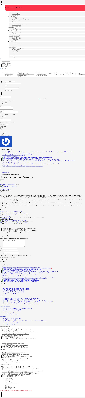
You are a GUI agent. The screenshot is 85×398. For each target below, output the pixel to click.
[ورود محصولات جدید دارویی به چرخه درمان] (8, 186)
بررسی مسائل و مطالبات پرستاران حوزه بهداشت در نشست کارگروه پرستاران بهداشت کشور (20, 331)
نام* (1, 248)
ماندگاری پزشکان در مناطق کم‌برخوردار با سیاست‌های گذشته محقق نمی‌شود (17, 356)
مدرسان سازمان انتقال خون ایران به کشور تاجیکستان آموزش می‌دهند (15, 354)
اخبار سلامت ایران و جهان (17, 349)
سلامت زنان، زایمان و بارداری (5, 306)
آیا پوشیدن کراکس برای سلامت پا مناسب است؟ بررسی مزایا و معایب (15, 373)
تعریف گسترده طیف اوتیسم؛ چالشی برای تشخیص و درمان (13, 328)
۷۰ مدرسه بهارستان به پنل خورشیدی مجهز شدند (11, 361)
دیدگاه (1, 246)
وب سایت (2, 252)
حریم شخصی (7, 383)
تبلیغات (6, 385)
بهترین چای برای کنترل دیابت (7, 375)
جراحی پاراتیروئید (8, 388)
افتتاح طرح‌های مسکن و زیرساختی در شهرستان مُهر (12, 360)
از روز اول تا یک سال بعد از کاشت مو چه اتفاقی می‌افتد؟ (13, 366)
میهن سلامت (7, 386)
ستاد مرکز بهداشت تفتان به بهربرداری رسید (10, 355)
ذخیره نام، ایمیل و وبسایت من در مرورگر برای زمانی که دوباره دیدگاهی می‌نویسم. (17, 255)
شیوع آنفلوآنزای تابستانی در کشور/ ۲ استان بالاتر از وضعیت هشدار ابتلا (15, 334)
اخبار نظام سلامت (5, 172)
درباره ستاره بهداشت (9, 379)
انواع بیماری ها (2, 285)
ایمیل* (1, 250)
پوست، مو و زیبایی (3, 316)
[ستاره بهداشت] (0, 59)
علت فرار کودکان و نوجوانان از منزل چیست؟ (11, 330)
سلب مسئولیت (7, 381)
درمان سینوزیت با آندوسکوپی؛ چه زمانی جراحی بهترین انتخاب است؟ (15, 368)
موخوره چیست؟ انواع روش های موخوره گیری (11, 337)
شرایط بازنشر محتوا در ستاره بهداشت (12, 382)
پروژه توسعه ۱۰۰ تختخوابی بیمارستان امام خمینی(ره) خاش (13, 352)
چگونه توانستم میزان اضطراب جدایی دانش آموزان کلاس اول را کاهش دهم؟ (16, 329)
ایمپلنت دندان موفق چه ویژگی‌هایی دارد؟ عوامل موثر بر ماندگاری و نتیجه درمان (17, 370)
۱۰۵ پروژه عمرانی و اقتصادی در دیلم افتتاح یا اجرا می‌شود (13, 359)
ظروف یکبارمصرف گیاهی (10, 387)
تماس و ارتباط (7, 380)
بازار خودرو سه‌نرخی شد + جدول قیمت (9, 336)
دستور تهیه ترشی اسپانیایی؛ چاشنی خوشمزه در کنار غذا (12, 335)
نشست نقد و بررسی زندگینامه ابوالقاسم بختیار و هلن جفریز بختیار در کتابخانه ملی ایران (19, 338)
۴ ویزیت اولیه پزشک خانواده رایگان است (10, 357)
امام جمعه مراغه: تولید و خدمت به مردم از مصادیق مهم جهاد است (15, 358)
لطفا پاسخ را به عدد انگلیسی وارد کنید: (7, 100)
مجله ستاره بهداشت (8, 378)
